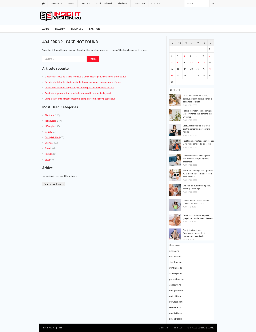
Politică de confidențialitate (200, 328)
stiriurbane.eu (176, 301)
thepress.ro (174, 245)
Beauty (60, 29)
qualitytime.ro (176, 313)
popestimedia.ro (177, 279)
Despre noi (56, 3)
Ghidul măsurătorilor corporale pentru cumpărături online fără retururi (79, 87)
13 (191, 62)
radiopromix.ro (176, 290)
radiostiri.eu (175, 296)
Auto (45, 29)
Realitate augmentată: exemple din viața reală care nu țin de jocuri (78, 93)
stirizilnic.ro (175, 256)
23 (210, 68)
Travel (71, 3)
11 (178, 62)
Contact (155, 3)
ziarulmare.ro (175, 262)
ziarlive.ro (174, 250)
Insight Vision (48, 328)
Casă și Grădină (104, 3)
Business (77, 29)
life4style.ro (175, 273)
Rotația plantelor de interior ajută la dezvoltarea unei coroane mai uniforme (83, 82)
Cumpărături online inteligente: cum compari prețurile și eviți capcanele (80, 98)
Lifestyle (85, 3)
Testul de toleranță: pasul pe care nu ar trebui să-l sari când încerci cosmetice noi (198, 173)
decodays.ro (175, 284)
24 (172, 75)
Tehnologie (139, 3)
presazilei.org (175, 318)
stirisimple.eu (175, 267)
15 (204, 62)
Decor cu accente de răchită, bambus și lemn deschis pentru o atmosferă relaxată (85, 76)
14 (197, 62)
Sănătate (122, 3)
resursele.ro (175, 307)
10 (172, 62)
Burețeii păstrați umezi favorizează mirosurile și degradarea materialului (194, 233)
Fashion (94, 29)
